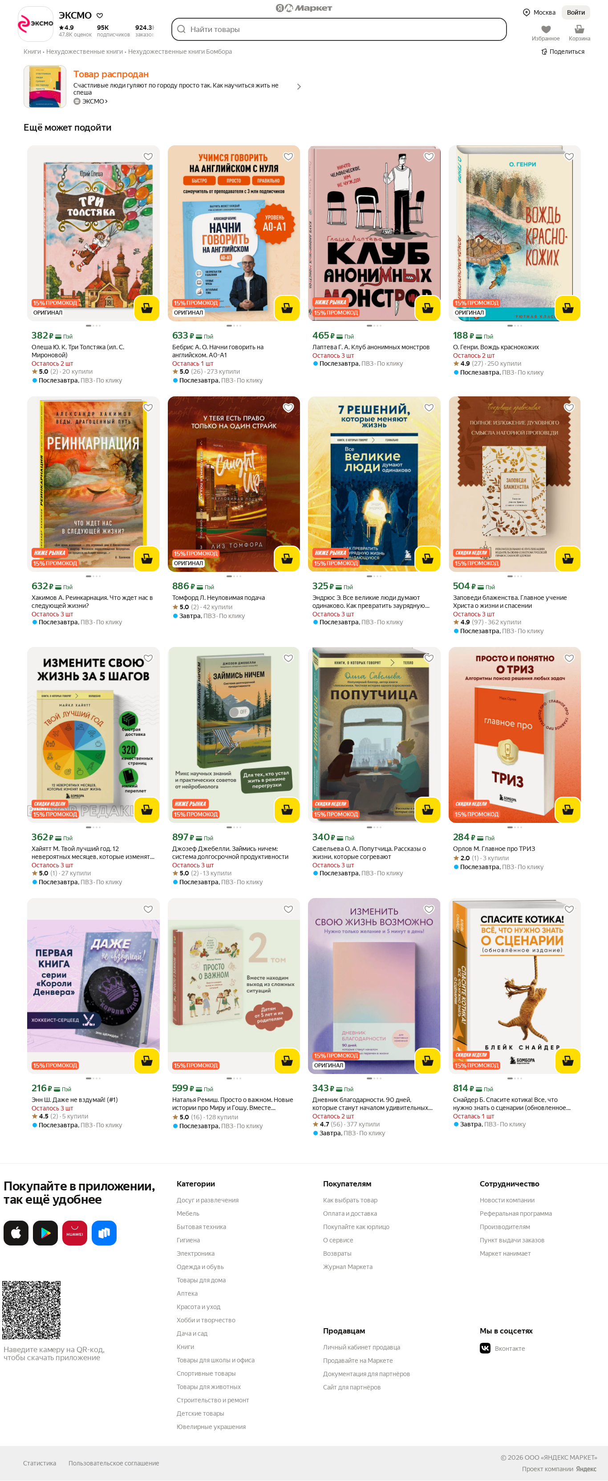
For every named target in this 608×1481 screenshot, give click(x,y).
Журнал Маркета (348, 1266)
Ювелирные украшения (211, 1426)
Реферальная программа (516, 1213)
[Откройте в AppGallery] (74, 1244)
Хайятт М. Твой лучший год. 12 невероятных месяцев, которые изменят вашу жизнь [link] (91, 853)
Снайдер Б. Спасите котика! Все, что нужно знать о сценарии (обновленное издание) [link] (509, 1104)
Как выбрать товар (350, 1200)
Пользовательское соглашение (114, 1463)
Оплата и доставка (350, 1213)
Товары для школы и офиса (216, 1360)
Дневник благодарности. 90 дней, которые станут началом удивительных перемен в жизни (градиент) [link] (370, 1104)
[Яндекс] (586, 1469)
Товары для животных (209, 1386)
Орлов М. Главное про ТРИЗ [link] (494, 848)
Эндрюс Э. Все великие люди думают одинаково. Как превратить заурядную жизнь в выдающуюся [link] (368, 602)
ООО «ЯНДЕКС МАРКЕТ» (561, 1457)
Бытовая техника (201, 1226)
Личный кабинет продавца (361, 1347)
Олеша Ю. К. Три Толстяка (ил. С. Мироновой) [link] (78, 351)
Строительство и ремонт (213, 1400)
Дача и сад (192, 1333)
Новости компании (507, 1200)
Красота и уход (198, 1306)
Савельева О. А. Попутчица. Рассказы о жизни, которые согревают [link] (369, 852)
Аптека (187, 1293)
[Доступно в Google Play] (45, 1244)
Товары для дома (201, 1280)
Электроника (196, 1253)
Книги (185, 1346)
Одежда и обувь (200, 1266)
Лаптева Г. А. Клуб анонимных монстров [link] (371, 347)
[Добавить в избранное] (148, 157)
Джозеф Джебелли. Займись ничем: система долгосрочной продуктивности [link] (230, 852)
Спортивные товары (206, 1373)
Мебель (188, 1213)
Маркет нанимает (505, 1253)
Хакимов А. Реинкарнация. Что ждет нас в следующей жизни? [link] (92, 601)
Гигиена (188, 1240)
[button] (99, 15)
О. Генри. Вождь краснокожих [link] (496, 347)
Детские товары (200, 1413)
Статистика (39, 1463)
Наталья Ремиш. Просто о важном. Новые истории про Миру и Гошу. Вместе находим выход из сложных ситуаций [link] (232, 1104)
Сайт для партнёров (352, 1387)
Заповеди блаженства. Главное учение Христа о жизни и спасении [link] (510, 601)
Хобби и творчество (206, 1320)
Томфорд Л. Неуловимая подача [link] (218, 597)
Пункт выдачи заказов (512, 1240)
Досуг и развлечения (208, 1200)
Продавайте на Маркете (358, 1360)
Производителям (505, 1226)
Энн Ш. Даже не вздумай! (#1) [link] (75, 1099)
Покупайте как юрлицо (356, 1226)
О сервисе (338, 1240)
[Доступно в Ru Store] (104, 1244)
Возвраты (337, 1253)
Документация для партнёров (366, 1373)
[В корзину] (147, 308)
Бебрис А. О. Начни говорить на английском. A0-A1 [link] (217, 351)
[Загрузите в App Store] (16, 1244)
